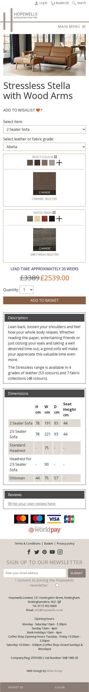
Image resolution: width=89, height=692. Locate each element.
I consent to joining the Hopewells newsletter (44, 583)
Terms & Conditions (27, 543)
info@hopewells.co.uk (48, 610)
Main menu (69, 26)
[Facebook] (28, 551)
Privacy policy (65, 543)
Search (81, 3)
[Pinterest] (44, 551)
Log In (43, 3)
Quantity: (11, 289)
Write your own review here (31, 503)
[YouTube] (52, 551)
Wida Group (55, 671)
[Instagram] (60, 551)
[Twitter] (36, 551)
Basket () (59, 3)
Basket (48, 543)
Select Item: (13, 121)
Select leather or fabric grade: (28, 139)
